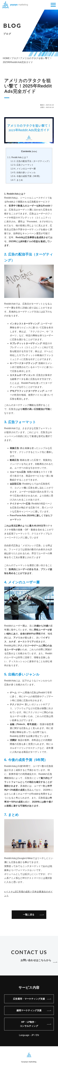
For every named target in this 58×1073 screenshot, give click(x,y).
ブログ (14, 58)
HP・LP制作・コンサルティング (29, 1024)
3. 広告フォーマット (22, 165)
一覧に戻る (28, 914)
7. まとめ (17, 180)
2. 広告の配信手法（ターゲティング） (31, 161)
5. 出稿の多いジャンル (23, 172)
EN (37, 1035)
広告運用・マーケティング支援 (29, 999)
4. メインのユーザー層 (23, 168)
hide (34, 151)
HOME (6, 58)
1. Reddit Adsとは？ (17, 157)
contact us (29, 952)
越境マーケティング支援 (29, 1010)
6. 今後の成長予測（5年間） (26, 176)
